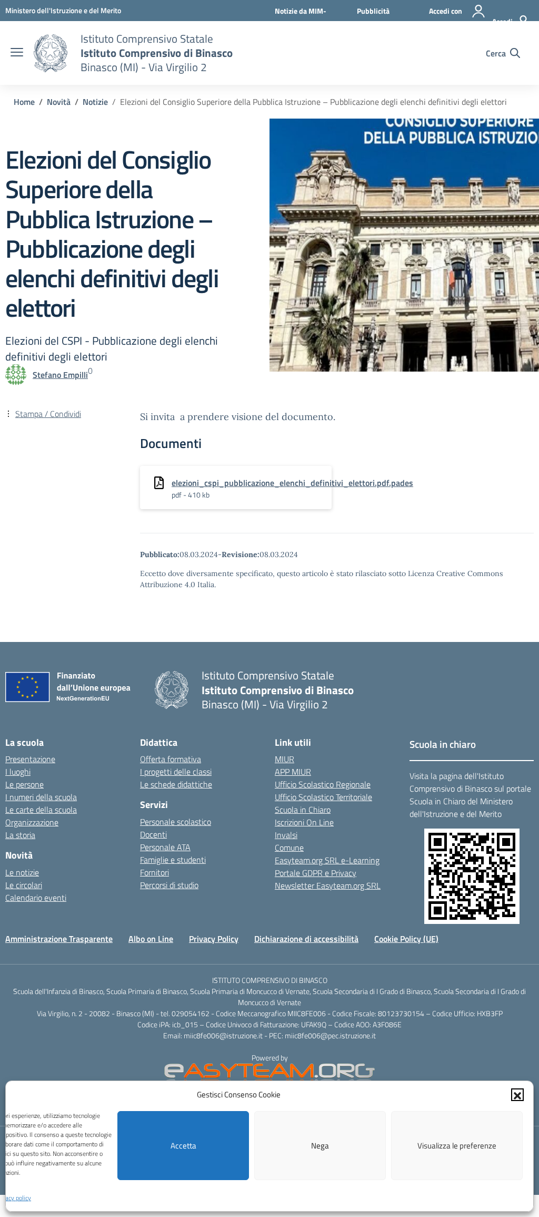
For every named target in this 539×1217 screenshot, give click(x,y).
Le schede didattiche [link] (176, 784)
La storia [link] (20, 835)
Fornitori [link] (154, 872)
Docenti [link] (153, 834)
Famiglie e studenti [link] (173, 859)
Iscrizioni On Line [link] (304, 822)
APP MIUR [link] (293, 771)
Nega (320, 1146)
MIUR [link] (284, 759)
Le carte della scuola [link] (41, 809)
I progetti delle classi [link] (176, 771)
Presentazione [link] (30, 759)
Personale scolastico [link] (175, 821)
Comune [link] (289, 847)
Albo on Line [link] (150, 938)
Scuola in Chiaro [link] (303, 809)
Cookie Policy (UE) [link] (406, 938)
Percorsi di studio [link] (169, 885)
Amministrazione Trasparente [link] (59, 938)
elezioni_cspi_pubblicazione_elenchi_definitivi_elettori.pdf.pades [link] (292, 482)
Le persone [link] (24, 784)
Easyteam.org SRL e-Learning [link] (327, 860)
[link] (63, 10)
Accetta (183, 1146)
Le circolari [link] (23, 885)
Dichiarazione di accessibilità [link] (306, 938)
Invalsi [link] (286, 835)
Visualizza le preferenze (456, 1146)
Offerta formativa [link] (170, 759)
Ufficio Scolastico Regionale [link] (323, 784)
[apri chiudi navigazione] (17, 53)
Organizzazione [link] (31, 822)
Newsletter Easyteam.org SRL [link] (328, 885)
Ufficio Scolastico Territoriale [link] (323, 797)
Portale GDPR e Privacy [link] (315, 872)
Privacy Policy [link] (213, 938)
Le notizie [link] (22, 872)
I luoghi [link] (18, 771)
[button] (517, 1094)
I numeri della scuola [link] (41, 797)
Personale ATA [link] (165, 847)
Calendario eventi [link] (35, 897)
